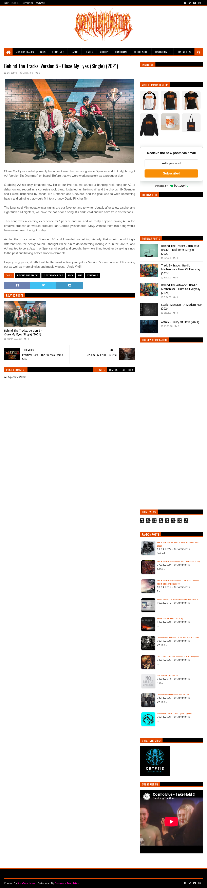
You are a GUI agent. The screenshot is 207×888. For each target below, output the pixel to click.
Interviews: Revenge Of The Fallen (173, 695)
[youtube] (194, 3)
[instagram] (199, 3)
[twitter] (190, 3)
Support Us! (27, 3)
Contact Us (40, 3)
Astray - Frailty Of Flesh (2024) (180, 322)
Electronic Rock (53, 275)
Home (6, 3)
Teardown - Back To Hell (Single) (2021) (174, 714)
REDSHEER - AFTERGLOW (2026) (170, 619)
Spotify (104, 52)
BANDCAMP (121, 52)
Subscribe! (171, 173)
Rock (70, 275)
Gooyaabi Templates (67, 883)
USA (80, 275)
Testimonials (162, 52)
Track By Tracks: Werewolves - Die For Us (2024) (178, 562)
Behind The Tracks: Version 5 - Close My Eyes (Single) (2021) (23, 332)
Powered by (161, 185)
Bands (74, 52)
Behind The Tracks (27, 275)
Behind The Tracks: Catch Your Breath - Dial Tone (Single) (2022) (180, 249)
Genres (89, 52)
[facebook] (185, 3)
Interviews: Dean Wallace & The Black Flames (178, 638)
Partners (15, 3)
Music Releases (25, 52)
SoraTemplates (26, 883)
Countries (58, 52)
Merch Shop (141, 52)
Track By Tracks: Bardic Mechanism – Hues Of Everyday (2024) (180, 269)
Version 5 (92, 275)
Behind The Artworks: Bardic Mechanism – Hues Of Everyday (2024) (180, 289)
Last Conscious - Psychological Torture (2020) (178, 657)
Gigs (42, 52)
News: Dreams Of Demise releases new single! (178, 600)
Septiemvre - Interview (167, 676)
